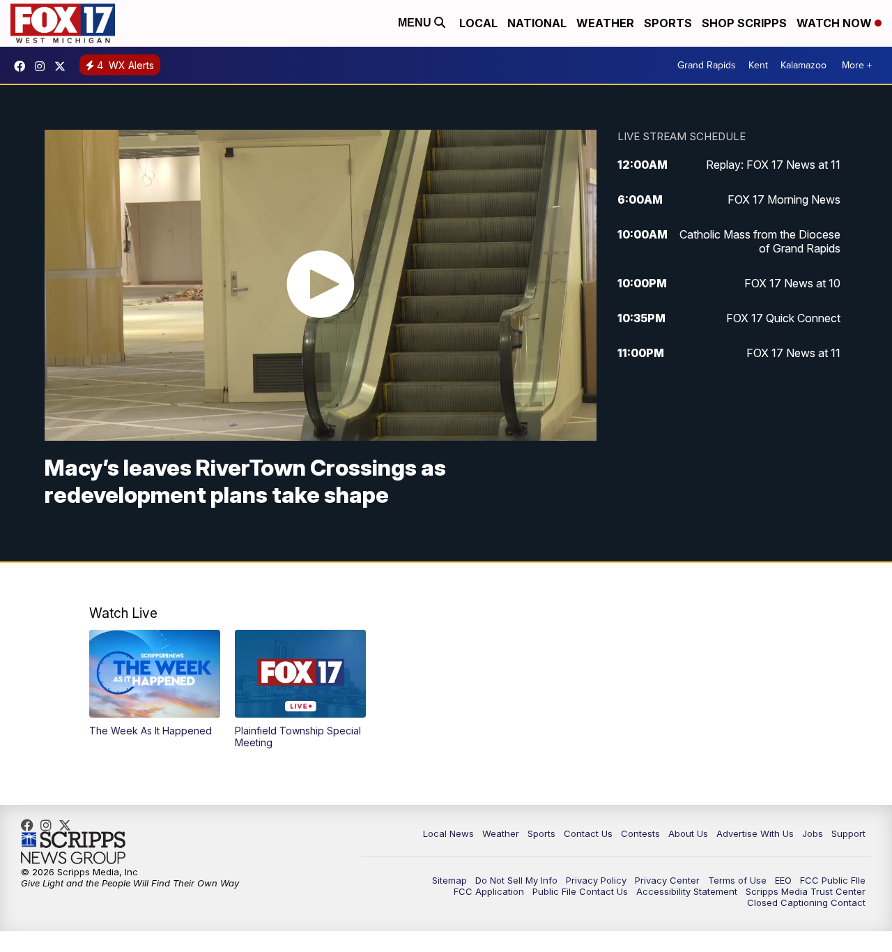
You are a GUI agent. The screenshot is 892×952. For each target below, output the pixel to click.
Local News (448, 833)
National (537, 23)
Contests (640, 833)
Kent (758, 65)
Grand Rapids (706, 65)
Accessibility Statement (686, 891)
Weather (605, 23)
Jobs (812, 833)
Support (848, 833)
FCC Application (489, 891)
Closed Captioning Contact (806, 902)
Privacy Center (667, 880)
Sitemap (449, 880)
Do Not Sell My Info (516, 880)
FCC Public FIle (833, 880)
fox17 (63, 66)
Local (478, 23)
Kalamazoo (803, 65)
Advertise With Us (755, 833)
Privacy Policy (596, 880)
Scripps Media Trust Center (806, 891)
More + (857, 65)
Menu (416, 23)
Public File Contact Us (580, 891)
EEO (783, 880)
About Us (688, 833)
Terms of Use (737, 880)
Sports (668, 23)
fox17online (23, 66)
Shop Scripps (744, 23)
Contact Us (588, 833)
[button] (154, 683)
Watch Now (836, 23)
